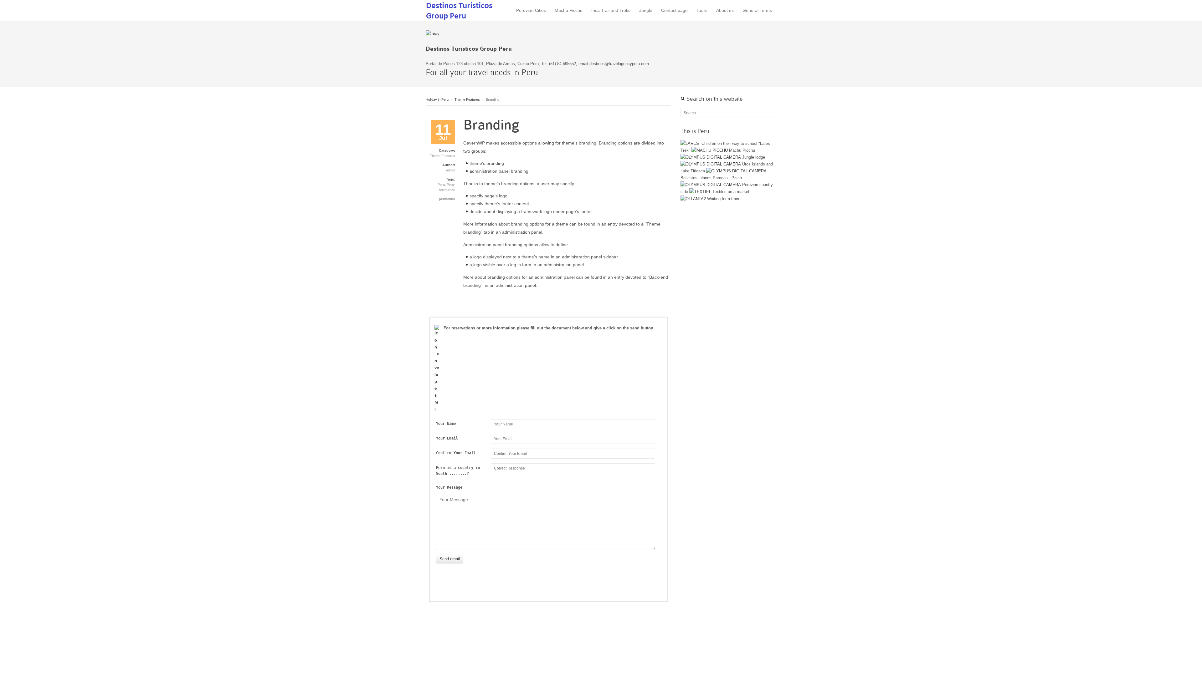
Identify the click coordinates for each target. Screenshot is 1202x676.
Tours (701, 10)
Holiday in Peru (437, 99)
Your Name (446, 423)
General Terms (757, 10)
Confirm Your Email (455, 453)
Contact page (674, 10)
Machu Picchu (569, 10)
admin (450, 170)
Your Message (449, 487)
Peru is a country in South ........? (458, 470)
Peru (441, 184)
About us (725, 10)
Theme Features (467, 99)
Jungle (645, 10)
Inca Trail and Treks (610, 10)
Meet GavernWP (460, 10)
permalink (447, 199)
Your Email (447, 438)
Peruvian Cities (531, 10)
